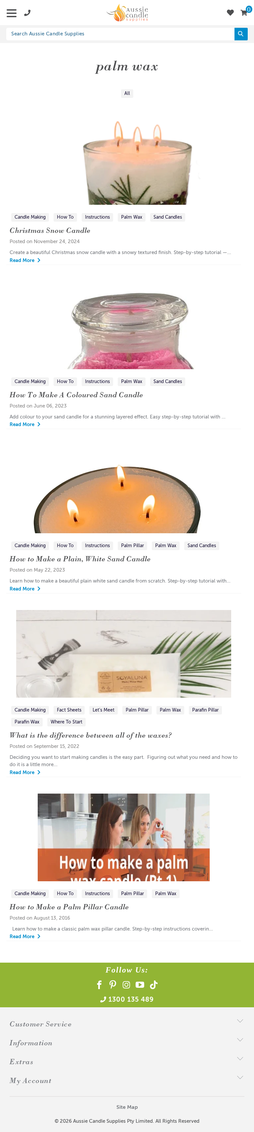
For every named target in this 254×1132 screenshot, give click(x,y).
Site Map (127, 1107)
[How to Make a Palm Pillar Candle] (124, 837)
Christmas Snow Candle (50, 230)
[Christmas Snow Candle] (124, 161)
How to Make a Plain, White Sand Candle (80, 558)
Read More (23, 260)
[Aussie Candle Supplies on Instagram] (126, 986)
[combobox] (124, 34)
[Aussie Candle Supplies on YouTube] (140, 986)
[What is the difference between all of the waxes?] (124, 654)
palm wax (127, 65)
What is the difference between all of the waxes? (91, 735)
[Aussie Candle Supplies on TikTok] (154, 986)
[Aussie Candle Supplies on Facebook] (99, 986)
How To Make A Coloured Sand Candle (76, 394)
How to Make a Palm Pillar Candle (69, 906)
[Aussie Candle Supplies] (127, 12)
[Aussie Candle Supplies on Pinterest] (113, 986)
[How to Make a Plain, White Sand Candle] (124, 489)
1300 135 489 (131, 1000)
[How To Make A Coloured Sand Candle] (124, 325)
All (127, 93)
